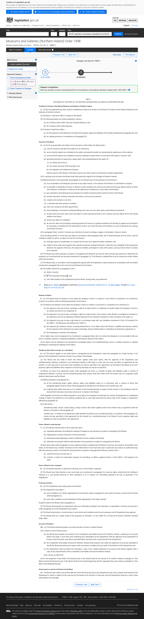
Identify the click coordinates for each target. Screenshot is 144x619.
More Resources (44, 50)
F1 (49, 275)
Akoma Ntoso (93, 597)
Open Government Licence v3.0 (47, 611)
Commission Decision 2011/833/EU (42, 614)
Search (118, 34)
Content (30, 50)
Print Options (130, 55)
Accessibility (47, 605)
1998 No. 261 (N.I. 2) (40, 45)
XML (85, 597)
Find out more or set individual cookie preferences (56, 12)
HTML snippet (73, 597)
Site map (37, 605)
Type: (69, 30)
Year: (52, 30)
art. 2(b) (61, 288)
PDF (80, 597)
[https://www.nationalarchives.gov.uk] (125, 18)
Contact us (58, 605)
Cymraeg (134, 25)
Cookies (80, 605)
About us (28, 605)
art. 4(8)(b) (55, 285)
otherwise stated (76, 611)
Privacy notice (69, 605)
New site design (12, 605)
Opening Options (14, 93)
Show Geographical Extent (20, 78)
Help (21, 605)
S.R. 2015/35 (53, 288)
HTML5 (64, 597)
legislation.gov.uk (23, 17)
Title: (8, 30)
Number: (62, 30)
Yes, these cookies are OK (20, 12)
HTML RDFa (103, 597)
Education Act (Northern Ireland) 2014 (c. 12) (94, 285)
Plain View (117, 55)
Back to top (133, 589)
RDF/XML (112, 597)
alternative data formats (44, 597)
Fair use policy (90, 605)
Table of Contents (15, 50)
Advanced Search (131, 34)
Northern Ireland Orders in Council (18, 45)
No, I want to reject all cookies (93, 12)
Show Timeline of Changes (20, 89)
